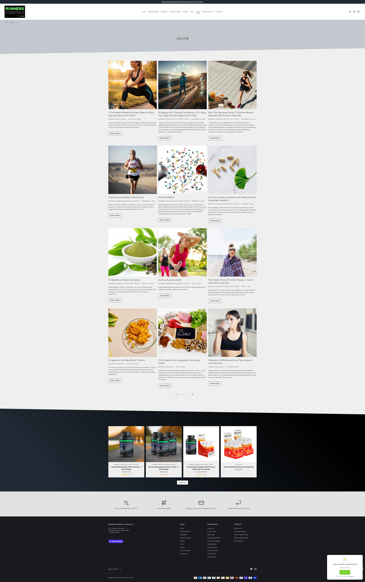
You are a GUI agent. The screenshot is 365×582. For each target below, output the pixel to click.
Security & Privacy (212, 550)
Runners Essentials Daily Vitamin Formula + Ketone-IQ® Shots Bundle (201, 468)
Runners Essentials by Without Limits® (123, 577)
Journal (198, 12)
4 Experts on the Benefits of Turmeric (126, 360)
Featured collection (182, 422)
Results (185, 12)
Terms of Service (212, 547)
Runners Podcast (207, 12)
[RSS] (17, 22)
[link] (172, 394)
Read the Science (175, 12)
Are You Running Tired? (169, 280)
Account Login (211, 531)
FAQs (191, 12)
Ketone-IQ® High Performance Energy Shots (239, 467)
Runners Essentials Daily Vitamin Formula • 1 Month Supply (126, 468)
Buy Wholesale (238, 541)
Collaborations (211, 557)
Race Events (238, 528)
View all (182, 482)
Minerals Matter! (166, 197)
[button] (354, 12)
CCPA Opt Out (211, 553)
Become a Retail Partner (241, 538)
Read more (115, 133)
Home (6, 22)
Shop (143, 12)
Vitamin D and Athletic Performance (126, 197)
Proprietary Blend (153, 12)
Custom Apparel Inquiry (241, 534)
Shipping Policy (211, 544)
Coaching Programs (240, 531)
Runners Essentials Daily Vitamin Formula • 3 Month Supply (164, 468)
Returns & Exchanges (213, 541)
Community (219, 12)
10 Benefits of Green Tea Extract (124, 280)
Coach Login (211, 534)
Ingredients (164, 12)
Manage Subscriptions (214, 538)
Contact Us (210, 528)
